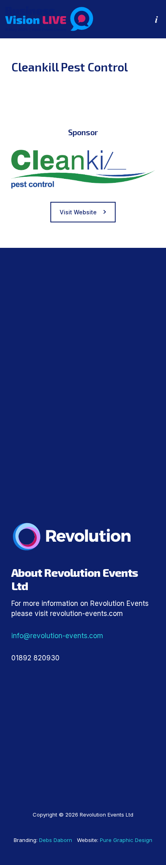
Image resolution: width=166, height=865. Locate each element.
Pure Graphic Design (126, 840)
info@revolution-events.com (57, 636)
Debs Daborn (55, 840)
